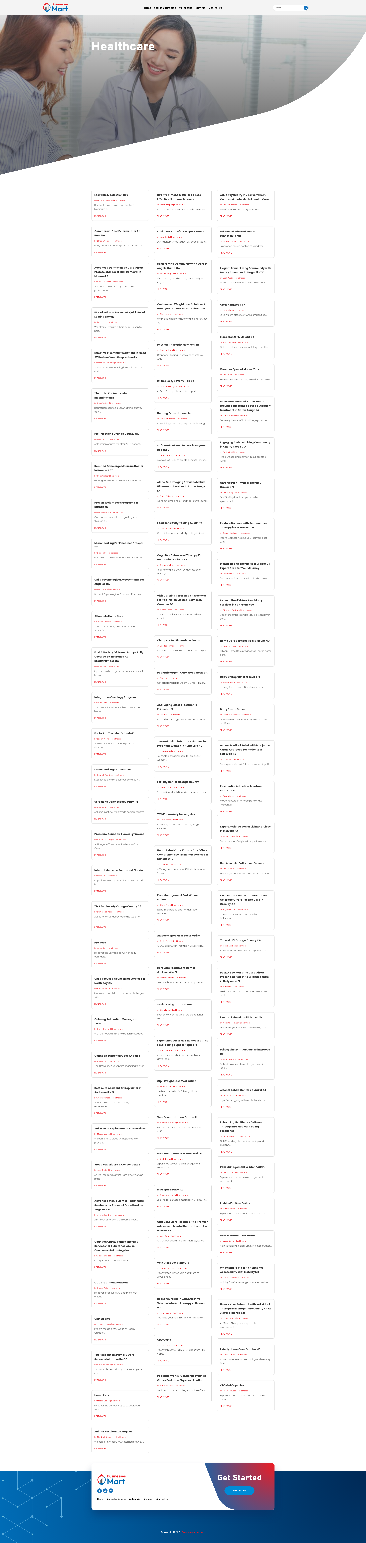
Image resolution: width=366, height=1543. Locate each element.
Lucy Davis (165, 237)
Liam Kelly (101, 553)
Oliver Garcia (229, 1354)
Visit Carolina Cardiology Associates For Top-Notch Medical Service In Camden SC (181, 600)
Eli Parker (164, 714)
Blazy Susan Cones (232, 709)
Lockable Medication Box (111, 195)
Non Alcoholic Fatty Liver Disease (242, 863)
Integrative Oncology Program (115, 697)
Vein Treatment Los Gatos (237, 1235)
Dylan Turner (229, 1172)
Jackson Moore (167, 977)
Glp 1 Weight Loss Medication (176, 1081)
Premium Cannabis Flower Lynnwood (119, 834)
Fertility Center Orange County (178, 782)
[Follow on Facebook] (99, 1490)
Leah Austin (228, 278)
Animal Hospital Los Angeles (113, 1431)
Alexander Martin (168, 1122)
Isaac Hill (101, 875)
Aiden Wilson (166, 528)
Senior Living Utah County (174, 1004)
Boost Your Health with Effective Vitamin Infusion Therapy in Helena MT (181, 1303)
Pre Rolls (100, 942)
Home (147, 8)
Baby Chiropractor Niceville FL (240, 677)
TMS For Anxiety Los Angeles (176, 814)
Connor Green (229, 646)
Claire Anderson (167, 418)
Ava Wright (102, 1061)
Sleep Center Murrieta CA (237, 337)
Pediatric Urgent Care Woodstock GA (182, 672)
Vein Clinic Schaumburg (173, 1262)
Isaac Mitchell (229, 945)
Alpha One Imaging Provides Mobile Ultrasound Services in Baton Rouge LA (181, 486)
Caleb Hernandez (231, 714)
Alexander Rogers (231, 1022)
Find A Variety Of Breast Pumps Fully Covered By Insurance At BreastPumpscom (118, 657)
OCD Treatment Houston (111, 1282)
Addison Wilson (104, 512)
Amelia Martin (229, 1318)
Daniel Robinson (105, 911)
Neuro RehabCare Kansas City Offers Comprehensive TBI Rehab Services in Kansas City (182, 854)
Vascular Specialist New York (239, 369)
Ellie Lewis (164, 678)
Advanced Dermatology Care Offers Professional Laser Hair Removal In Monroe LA (119, 272)
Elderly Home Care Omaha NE (240, 1349)
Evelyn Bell (228, 452)
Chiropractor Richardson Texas (178, 640)
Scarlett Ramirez (105, 775)
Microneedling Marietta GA (112, 769)
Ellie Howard (166, 314)
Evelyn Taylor (229, 682)
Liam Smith (102, 439)
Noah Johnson (104, 1364)
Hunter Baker (103, 1288)
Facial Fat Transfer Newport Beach (180, 231)
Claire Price (165, 905)
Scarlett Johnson (168, 646)
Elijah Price (165, 1010)
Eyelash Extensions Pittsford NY (241, 1017)
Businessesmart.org (193, 1532)
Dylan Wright (229, 492)
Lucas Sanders (104, 281)
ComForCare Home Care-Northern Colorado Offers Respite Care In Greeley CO (243, 900)
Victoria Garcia (230, 241)
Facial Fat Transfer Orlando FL (114, 733)
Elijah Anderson (230, 204)
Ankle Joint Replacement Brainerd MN (120, 1128)
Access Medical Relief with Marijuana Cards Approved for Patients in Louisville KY (245, 750)
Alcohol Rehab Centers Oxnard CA (243, 1090)
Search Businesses (165, 8)
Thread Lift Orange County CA (240, 940)
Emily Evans (165, 751)
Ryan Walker (103, 403)
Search (306, 8)
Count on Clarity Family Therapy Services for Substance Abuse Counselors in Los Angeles (116, 1246)
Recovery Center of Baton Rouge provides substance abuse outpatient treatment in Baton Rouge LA (245, 406)
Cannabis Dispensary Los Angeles (117, 1055)
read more (100, 216)
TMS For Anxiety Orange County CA (118, 906)
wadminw (101, 948)
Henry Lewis (165, 1313)
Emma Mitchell (167, 565)
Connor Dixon (166, 350)
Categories (185, 8)
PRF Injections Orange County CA (116, 434)
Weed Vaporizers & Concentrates (117, 1164)
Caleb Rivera (229, 573)
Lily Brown (164, 864)
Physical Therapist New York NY (178, 344)
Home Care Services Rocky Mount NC (245, 641)
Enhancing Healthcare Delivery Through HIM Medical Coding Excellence (241, 1126)
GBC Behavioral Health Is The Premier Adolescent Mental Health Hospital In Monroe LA (182, 1226)
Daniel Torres (166, 787)
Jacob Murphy (104, 621)
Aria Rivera (102, 666)
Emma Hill (101, 322)
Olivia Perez (165, 819)
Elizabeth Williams (105, 362)
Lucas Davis (228, 1095)
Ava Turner (102, 807)
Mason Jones (103, 1134)
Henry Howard (104, 1029)
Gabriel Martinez (105, 200)
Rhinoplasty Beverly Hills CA (175, 381)
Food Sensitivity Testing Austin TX (180, 523)
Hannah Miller (103, 988)
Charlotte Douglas (105, 839)
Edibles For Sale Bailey (235, 1203)
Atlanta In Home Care (109, 616)
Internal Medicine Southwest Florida (118, 870)
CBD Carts (164, 1339)
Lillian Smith (102, 589)
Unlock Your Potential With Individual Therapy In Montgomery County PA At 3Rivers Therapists (245, 1308)
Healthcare (119, 200)
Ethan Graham (167, 1050)
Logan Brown (103, 739)
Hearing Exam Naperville (174, 413)
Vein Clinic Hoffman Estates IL (177, 1117)
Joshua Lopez (166, 204)
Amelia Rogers (167, 273)
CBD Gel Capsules (232, 1385)
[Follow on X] (105, 1490)
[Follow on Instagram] (111, 1490)
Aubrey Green (103, 1097)
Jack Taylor (102, 1170)
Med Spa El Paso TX (170, 1189)
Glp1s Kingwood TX (232, 304)
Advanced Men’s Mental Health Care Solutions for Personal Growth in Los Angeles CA (119, 1205)
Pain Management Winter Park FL (179, 1153)
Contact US (239, 1491)
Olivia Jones (165, 1345)
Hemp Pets (101, 1395)
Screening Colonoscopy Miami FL (116, 801)
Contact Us (215, 8)
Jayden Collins (104, 1324)
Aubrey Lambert (104, 1215)
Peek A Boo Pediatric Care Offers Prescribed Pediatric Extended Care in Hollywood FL (244, 977)
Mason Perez (166, 609)
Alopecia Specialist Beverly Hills (178, 935)
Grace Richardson (231, 1277)
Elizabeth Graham (105, 1437)
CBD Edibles (102, 1318)
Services (200, 8)
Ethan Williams (104, 241)
